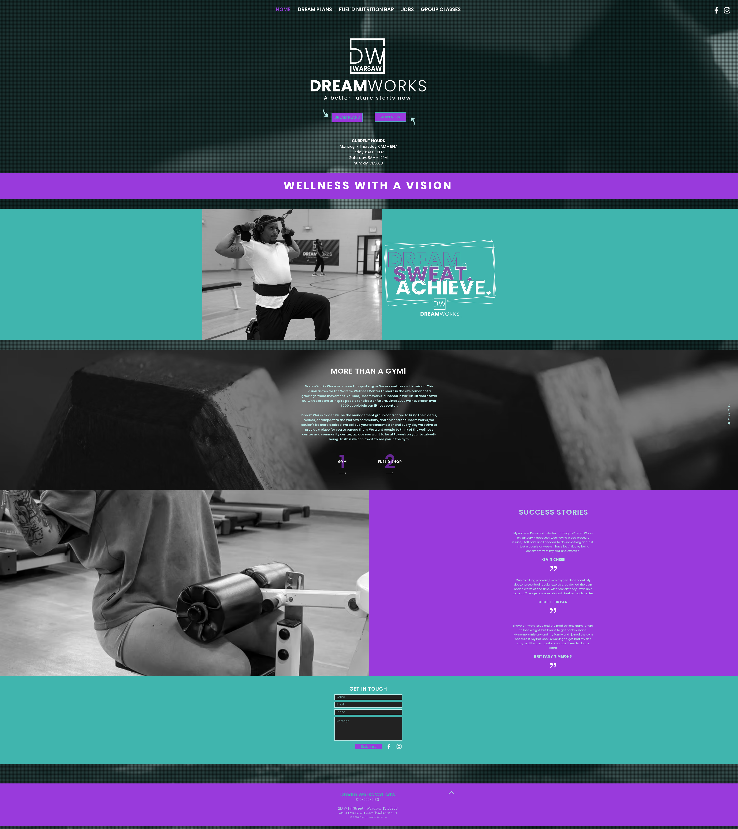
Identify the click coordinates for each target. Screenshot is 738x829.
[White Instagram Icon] (399, 746)
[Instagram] (727, 10)
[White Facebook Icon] (716, 10)
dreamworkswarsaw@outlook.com (368, 812)
